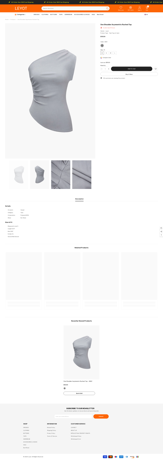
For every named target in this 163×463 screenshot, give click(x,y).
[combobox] (73, 8)
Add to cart (132, 69)
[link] (131, 8)
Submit (101, 416)
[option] (50, 91)
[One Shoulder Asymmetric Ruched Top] (81, 352)
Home (6, 19)
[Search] (75, 8)
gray (65, 388)
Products (13, 19)
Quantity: (103, 65)
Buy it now (129, 74)
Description (79, 199)
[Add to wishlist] (156, 69)
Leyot (107, 31)
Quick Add (79, 393)
